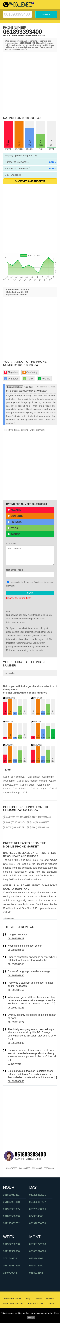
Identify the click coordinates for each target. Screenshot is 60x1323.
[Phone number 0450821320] (15, 762)
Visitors (38, 1298)
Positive (15, 534)
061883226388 (37, 1251)
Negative (16, 510)
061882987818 (16, 950)
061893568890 (16, 975)
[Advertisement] (30, 83)
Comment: (11, 543)
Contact (52, 1303)
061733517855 (11, 1265)
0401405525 (24, 1168)
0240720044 (10, 1272)
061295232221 (16, 1007)
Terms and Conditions (33, 582)
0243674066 (15, 1063)
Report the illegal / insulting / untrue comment (24, 430)
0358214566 (36, 1272)
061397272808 (37, 1244)
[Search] (17, 12)
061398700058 (16, 1081)
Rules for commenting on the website (24, 650)
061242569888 (11, 1251)
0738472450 (36, 1265)
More (56, 1313)
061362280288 (11, 1244)
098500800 (49, 1168)
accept (31, 1318)
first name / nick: (14, 569)
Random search (36, 1303)
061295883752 (16, 990)
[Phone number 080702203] (43, 738)
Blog (28, 1298)
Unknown (16, 522)
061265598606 (16, 1043)
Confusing (17, 516)
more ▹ (52, 162)
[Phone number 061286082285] (15, 714)
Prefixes (50, 1298)
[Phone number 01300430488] (43, 762)
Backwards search (13, 1298)
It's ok (14, 528)
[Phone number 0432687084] (15, 738)
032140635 (37, 1168)
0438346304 (36, 1258)
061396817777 (16, 1022)
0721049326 (10, 1258)
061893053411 (16, 938)
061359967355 (16, 964)
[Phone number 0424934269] (43, 714)
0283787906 (11, 1168)
